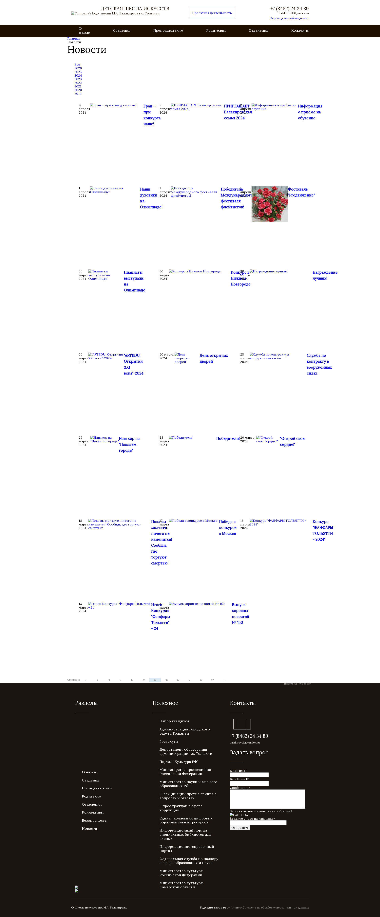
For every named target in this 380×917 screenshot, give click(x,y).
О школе (84, 30)
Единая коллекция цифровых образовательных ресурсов (186, 820)
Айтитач (237, 907)
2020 (78, 90)
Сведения (121, 30)
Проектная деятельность (212, 13)
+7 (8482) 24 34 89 (289, 8)
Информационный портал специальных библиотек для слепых (185, 834)
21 (166, 679)
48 (201, 679)
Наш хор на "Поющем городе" (129, 444)
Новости (89, 828)
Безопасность (94, 820)
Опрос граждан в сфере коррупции (181, 808)
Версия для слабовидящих (289, 18)
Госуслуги (169, 741)
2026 (78, 68)
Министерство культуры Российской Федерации (181, 873)
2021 (77, 86)
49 (212, 679)
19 (143, 679)
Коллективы (302, 30)
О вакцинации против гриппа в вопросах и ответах (188, 796)
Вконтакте (242, 724)
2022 (78, 83)
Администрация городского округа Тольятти (185, 731)
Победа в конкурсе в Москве (228, 527)
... (121, 679)
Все (77, 64)
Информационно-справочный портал (187, 848)
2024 (78, 75)
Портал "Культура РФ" (179, 761)
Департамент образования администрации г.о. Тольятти (186, 751)
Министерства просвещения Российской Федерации (185, 771)
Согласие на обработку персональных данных (276, 907)
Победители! (228, 438)
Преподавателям (168, 30)
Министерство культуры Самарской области (181, 885)
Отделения (258, 30)
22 (178, 679)
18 (132, 679)
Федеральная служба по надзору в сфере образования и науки (189, 860)
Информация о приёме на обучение (310, 112)
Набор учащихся (174, 721)
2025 (78, 72)
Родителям (216, 30)
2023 (78, 79)
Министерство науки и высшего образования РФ (188, 783)
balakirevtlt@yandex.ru (294, 13)
